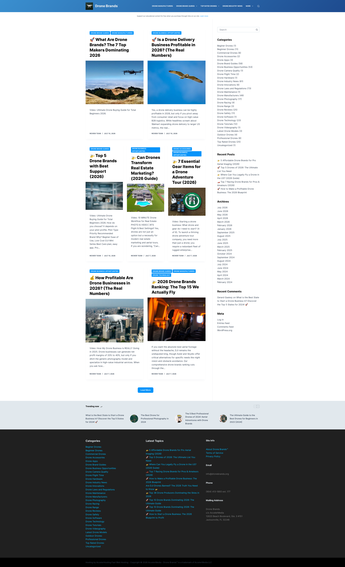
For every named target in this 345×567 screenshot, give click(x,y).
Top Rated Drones (209, 6)
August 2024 (223, 261)
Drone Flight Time (226, 74)
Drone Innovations (226, 84)
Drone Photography (227, 99)
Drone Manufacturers (162, 6)
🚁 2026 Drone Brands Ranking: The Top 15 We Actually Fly (175, 287)
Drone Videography (227, 127)
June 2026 (222, 211)
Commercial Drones (227, 52)
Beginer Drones (225, 45)
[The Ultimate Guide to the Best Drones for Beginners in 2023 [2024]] (223, 419)
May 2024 (222, 271)
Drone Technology (161, 275)
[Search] (258, 6)
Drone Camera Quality (228, 70)
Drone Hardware (225, 77)
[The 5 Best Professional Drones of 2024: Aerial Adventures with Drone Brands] (179, 419)
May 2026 (222, 214)
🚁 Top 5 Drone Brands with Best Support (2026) (103, 166)
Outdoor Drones (225, 134)
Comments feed (225, 326)
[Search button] (256, 29)
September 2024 (225, 257)
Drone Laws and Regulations (231, 88)
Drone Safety (224, 113)
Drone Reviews (224, 109)
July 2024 (222, 264)
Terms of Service (214, 453)
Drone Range (223, 106)
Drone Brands (106, 6)
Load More (145, 390)
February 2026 (224, 225)
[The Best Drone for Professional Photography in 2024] (134, 419)
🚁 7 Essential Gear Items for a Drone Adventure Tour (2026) (186, 172)
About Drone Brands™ (217, 449)
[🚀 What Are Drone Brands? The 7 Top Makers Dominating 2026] (115, 82)
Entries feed (223, 323)
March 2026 (223, 221)
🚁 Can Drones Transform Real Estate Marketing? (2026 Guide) (145, 168)
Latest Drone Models (228, 131)
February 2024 (224, 282)
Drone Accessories (182, 149)
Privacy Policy (213, 456)
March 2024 (223, 278)
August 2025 (223, 236)
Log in (220, 319)
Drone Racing (224, 102)
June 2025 (222, 243)
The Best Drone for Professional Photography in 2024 (155, 418)
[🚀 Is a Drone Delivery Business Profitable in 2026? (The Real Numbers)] (177, 82)
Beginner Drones (225, 49)
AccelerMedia (154, 562)
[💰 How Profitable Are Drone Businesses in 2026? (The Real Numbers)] (115, 320)
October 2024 (224, 253)
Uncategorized (224, 145)
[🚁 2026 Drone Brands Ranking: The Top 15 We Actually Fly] (177, 319)
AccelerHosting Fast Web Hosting (112, 562)
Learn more (204, 16)
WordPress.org (224, 330)
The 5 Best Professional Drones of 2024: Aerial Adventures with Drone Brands (197, 418)
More (248, 6)
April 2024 (222, 275)
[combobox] (236, 29)
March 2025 (223, 246)
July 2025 (222, 239)
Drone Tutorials (225, 124)
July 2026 (222, 207)
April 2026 (222, 218)
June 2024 (222, 268)
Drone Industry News (232, 6)
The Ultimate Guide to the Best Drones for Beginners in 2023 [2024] (244, 418)
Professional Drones (227, 138)
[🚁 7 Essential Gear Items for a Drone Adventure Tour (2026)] (187, 202)
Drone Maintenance (227, 92)
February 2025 (224, 250)
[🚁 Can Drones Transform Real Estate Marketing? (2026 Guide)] (145, 198)
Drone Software (225, 116)
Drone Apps (223, 60)
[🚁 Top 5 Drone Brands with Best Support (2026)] (104, 196)
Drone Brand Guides (185, 6)
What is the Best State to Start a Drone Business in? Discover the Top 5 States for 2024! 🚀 (238, 301)
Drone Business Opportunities (166, 33)
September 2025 (225, 232)
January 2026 (224, 229)
